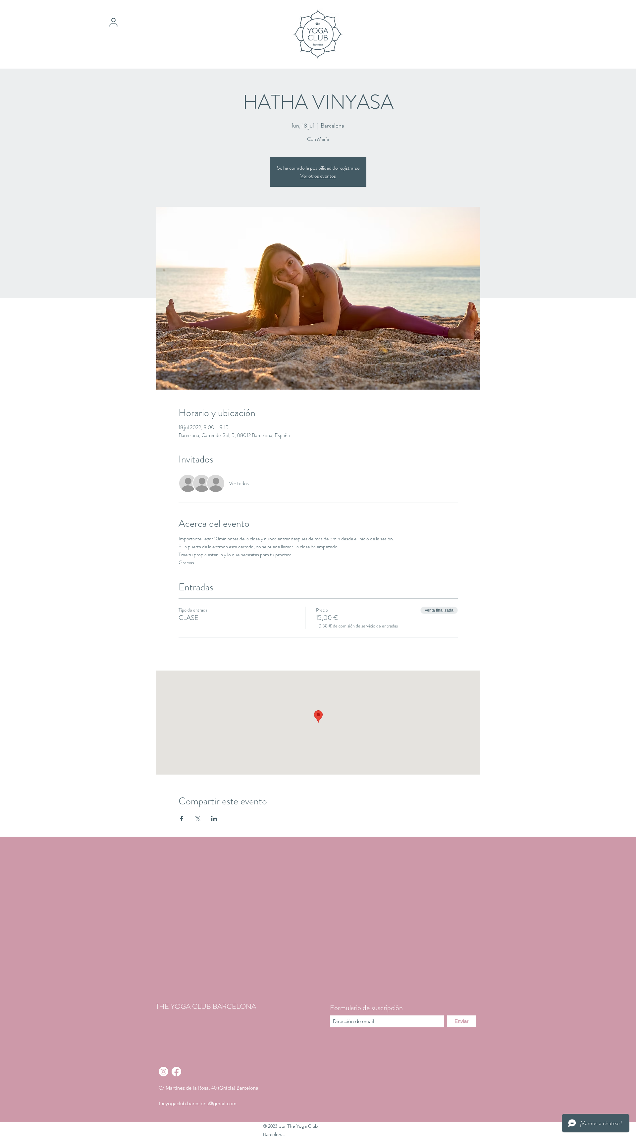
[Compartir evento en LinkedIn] (214, 818)
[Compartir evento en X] (198, 818)
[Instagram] (163, 1071)
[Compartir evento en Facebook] (182, 818)
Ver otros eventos (318, 176)
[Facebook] (176, 1071)
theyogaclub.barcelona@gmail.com (198, 1103)
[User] (113, 22)
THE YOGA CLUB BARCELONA (206, 1006)
